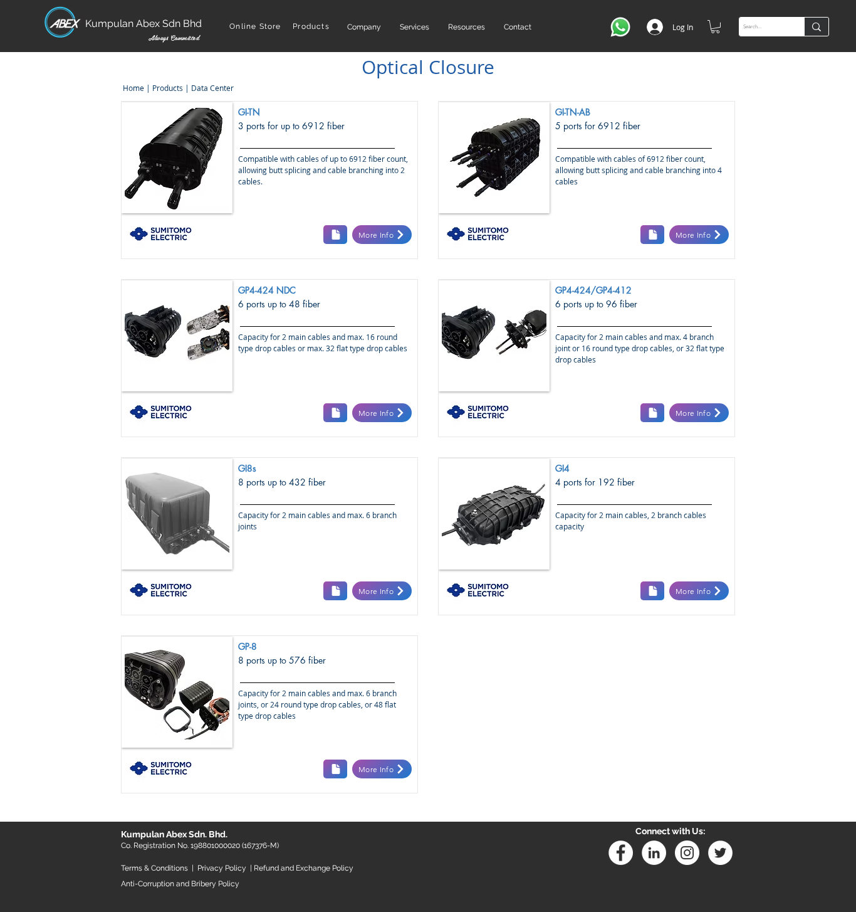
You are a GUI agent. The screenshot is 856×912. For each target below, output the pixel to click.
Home (132, 88)
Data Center (211, 88)
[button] (364, 27)
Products (167, 88)
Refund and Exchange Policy (303, 868)
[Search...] (816, 27)
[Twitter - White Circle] (720, 852)
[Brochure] (335, 234)
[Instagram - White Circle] (687, 852)
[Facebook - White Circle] (620, 852)
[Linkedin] (654, 852)
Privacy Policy (221, 868)
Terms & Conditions (154, 868)
